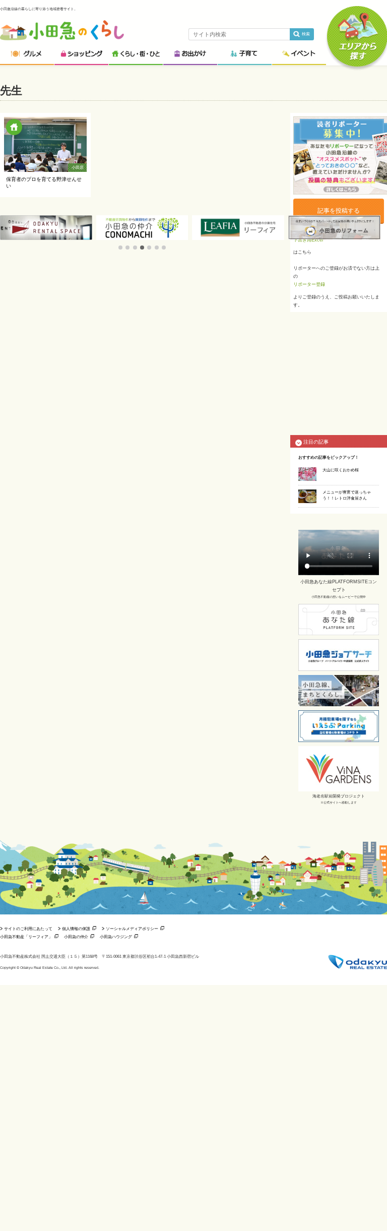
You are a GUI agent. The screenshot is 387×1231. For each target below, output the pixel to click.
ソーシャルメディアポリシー (132, 928)
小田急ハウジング (116, 936)
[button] (120, 247)
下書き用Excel (308, 239)
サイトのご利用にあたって (28, 928)
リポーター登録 (309, 284)
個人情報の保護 (76, 928)
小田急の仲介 (76, 936)
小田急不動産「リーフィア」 (26, 936)
